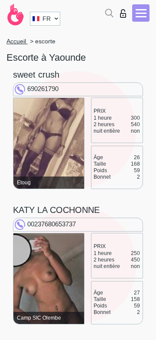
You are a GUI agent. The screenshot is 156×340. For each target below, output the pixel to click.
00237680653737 (51, 224)
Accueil (17, 41)
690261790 (42, 88)
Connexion (125, 11)
